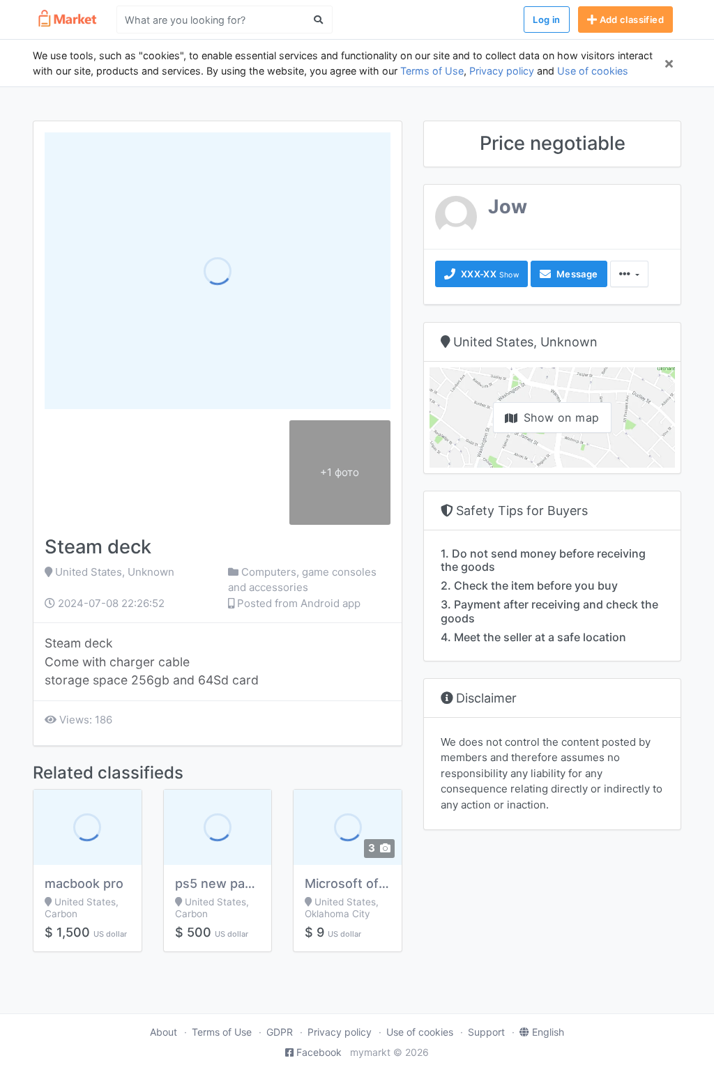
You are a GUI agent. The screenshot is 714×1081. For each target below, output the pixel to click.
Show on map (562, 417)
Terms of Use (432, 71)
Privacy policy (501, 71)
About (163, 1032)
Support (486, 1032)
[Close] (669, 63)
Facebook (319, 1052)
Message (576, 273)
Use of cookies (592, 71)
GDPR (279, 1032)
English (548, 1032)
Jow (507, 206)
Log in (546, 19)
